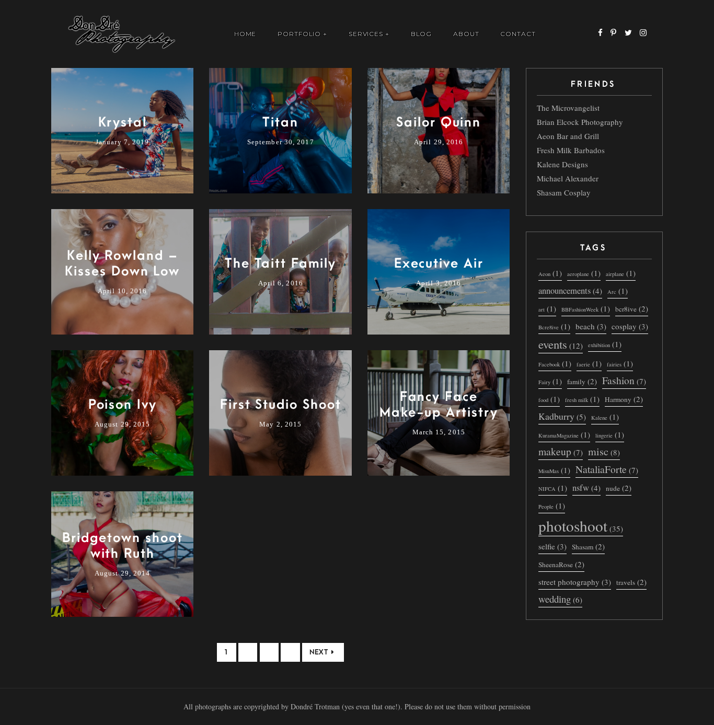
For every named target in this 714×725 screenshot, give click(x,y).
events (560, 344)
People (551, 505)
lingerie (609, 434)
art (547, 308)
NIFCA (552, 487)
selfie (552, 546)
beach (590, 326)
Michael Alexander (567, 178)
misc (604, 451)
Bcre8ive (554, 326)
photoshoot (580, 526)
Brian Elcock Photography (580, 122)
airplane (621, 273)
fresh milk (582, 399)
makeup (560, 451)
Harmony (624, 399)
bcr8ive (631, 308)
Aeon (550, 273)
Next (318, 652)
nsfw (586, 487)
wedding (560, 599)
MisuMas (554, 470)
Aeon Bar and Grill (568, 136)
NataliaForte (606, 469)
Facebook (554, 363)
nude (618, 487)
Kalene (605, 416)
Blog (421, 34)
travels (631, 582)
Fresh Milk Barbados (571, 150)
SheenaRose (561, 564)
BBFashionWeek (585, 308)
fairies (620, 363)
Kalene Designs (562, 164)
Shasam (588, 546)
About (466, 34)
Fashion (624, 380)
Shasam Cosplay (564, 192)
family (582, 381)
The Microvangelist (568, 107)
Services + (369, 34)
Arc (617, 290)
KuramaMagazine (564, 434)
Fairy (550, 381)
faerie (589, 363)
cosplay (630, 326)
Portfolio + (303, 34)
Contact (518, 34)
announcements (570, 290)
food (549, 399)
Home (245, 34)
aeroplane (584, 273)
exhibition (604, 344)
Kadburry (562, 416)
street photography (574, 582)
